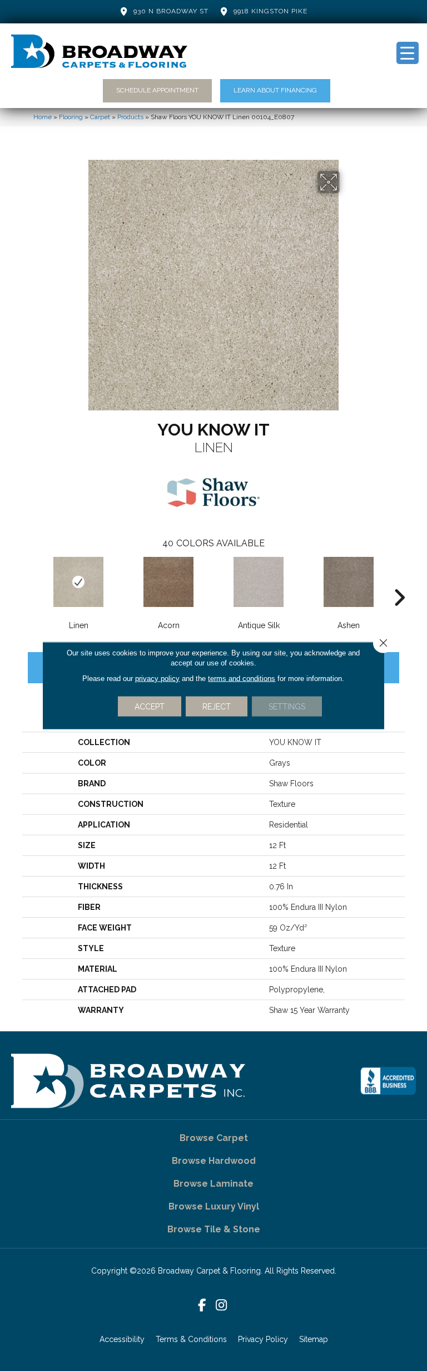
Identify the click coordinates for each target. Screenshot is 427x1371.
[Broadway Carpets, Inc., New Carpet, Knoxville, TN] (388, 1081)
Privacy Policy (263, 1339)
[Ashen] (349, 582)
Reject (216, 706)
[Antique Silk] (259, 582)
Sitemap (313, 1339)
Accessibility (122, 1339)
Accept (150, 706)
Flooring (71, 117)
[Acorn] (168, 582)
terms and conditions (241, 678)
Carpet (100, 117)
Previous (27, 580)
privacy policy (157, 678)
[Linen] (78, 582)
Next (399, 580)
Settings (287, 706)
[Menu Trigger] (407, 53)
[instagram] (222, 1306)
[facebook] (202, 1306)
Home (42, 117)
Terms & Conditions (191, 1339)
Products (130, 117)
